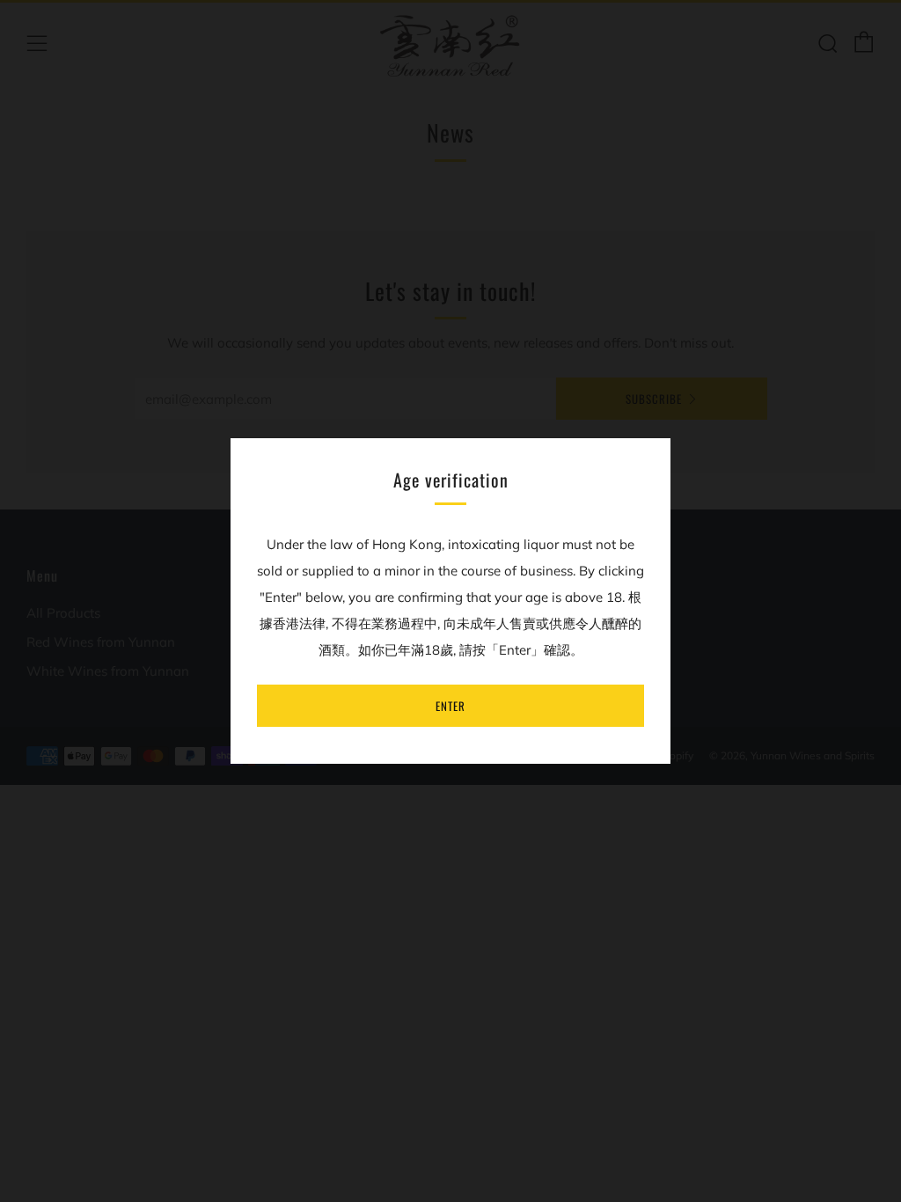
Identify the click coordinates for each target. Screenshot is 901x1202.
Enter (450, 706)
